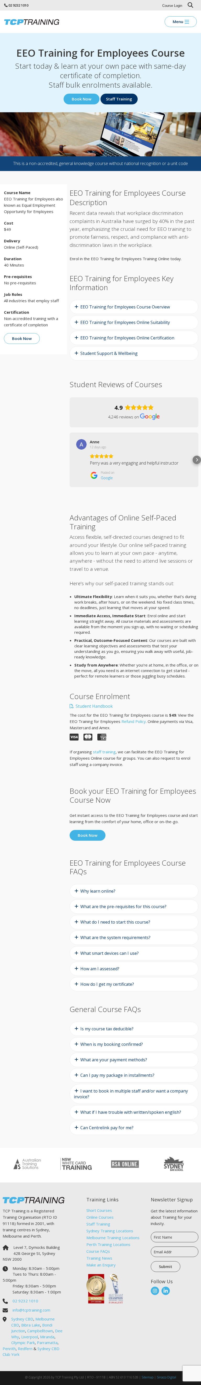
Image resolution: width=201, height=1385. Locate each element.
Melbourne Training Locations (112, 1237)
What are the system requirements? (115, 937)
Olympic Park (23, 1342)
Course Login (172, 5)
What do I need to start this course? (115, 922)
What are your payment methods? (113, 1060)
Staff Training (98, 1224)
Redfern (25, 1348)
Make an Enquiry (101, 1264)
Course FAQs (98, 1251)
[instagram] (155, 1291)
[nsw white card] (76, 1163)
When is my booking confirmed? (111, 1044)
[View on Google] (81, 444)
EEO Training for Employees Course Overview (125, 307)
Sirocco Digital (166, 1377)
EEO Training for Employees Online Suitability (125, 322)
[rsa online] (125, 1163)
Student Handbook (94, 706)
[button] (69, 460)
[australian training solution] (27, 1163)
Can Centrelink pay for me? (106, 1128)
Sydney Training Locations (109, 1230)
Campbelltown (40, 1330)
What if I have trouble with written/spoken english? (130, 1112)
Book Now (81, 99)
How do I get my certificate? (107, 984)
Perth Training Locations (108, 1244)
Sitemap (147, 1377)
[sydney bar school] (174, 1163)
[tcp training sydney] (31, 21)
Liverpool (29, 1336)
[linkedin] (165, 1291)
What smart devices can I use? (109, 953)
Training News (99, 1258)
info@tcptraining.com (31, 1310)
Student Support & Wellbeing (109, 353)
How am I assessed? (99, 969)
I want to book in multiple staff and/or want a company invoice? (131, 1094)
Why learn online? (97, 891)
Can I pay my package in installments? (117, 1075)
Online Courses (100, 1217)
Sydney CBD (22, 1319)
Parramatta (47, 1342)
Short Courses (99, 1210)
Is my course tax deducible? (106, 1029)
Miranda (47, 1336)
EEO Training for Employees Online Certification (127, 338)
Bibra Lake (30, 1325)
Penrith (9, 1348)
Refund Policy (133, 721)
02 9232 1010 (18, 5)
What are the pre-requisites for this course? (123, 906)
